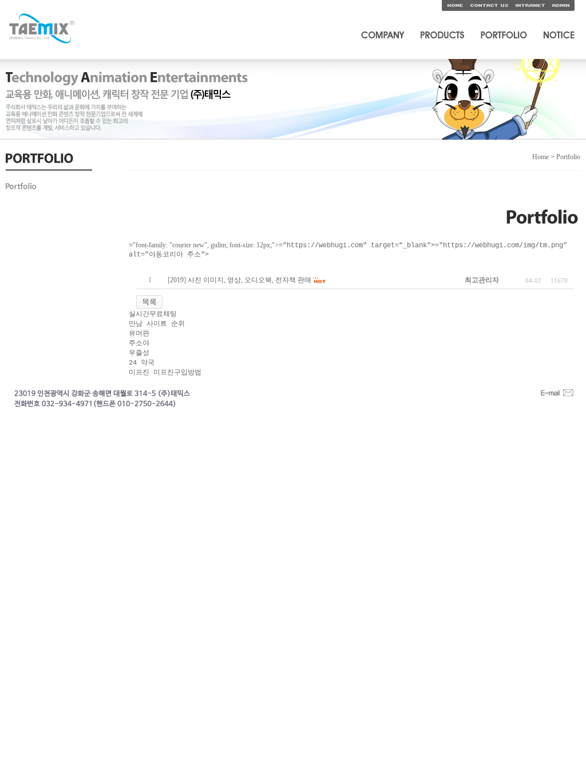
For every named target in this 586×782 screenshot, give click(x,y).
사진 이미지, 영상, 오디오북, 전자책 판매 (249, 280)
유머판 (139, 334)
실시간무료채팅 (153, 314)
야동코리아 (146, 264)
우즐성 (139, 353)
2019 (177, 280)
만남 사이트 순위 (157, 324)
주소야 (139, 343)
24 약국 (142, 363)
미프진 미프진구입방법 (165, 373)
